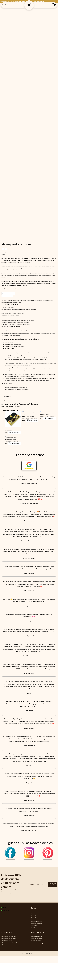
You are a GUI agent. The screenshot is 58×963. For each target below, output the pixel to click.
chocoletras (36, 300)
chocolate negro (10, 367)
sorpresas (18, 302)
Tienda (33, 914)
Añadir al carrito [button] (15, 432)
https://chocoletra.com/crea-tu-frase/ (42, 330)
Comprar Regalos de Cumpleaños (8, 938)
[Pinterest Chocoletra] (47, 859)
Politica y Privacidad (36, 940)
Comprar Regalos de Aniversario (8, 936)
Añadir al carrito (7, 296)
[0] (52, 5)
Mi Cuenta (33, 927)
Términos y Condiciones (36, 938)
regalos (3, 302)
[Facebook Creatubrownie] (3, 5)
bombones (25, 300)
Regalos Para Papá (6, 252)
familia (40, 300)
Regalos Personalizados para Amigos (9, 942)
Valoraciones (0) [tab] (14, 304)
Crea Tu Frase (34, 915)
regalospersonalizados (10, 302)
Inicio (32, 912)
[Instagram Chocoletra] (29, 859)
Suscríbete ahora (53, 884)
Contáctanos (34, 925)
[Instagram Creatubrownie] (5, 5)
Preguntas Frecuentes (36, 921)
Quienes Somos (35, 917)
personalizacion (48, 300)
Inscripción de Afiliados (36, 923)
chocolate (30, 300)
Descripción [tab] (7, 304)
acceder (6, 406)
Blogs (32, 919)
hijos (44, 300)
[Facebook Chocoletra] (10, 859)
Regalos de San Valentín (6, 940)
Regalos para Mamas (6, 944)
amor (21, 300)
